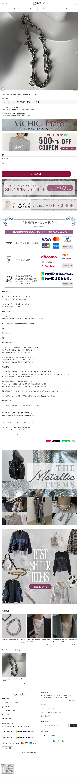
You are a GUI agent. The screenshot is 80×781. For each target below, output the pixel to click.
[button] (3, 3)
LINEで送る (66, 441)
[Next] (76, 52)
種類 (3, 155)
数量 (3, 164)
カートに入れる (36, 174)
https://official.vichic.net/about (13, 430)
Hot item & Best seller (13, 9)
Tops (31, 9)
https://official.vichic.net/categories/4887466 (19, 415)
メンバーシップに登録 (10, 110)
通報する (74, 441)
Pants (55, 9)
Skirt (43, 9)
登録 (73, 725)
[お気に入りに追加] (74, 174)
